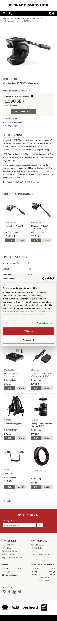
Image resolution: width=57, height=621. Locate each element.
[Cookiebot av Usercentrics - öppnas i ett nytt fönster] (42, 279)
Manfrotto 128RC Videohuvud (27, 21)
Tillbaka (7, 501)
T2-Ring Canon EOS (38, 471)
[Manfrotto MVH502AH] (15, 210)
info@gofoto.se (37, 548)
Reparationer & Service (12, 557)
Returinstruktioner (10, 551)
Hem (4, 18)
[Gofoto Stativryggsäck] (15, 406)
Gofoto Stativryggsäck (13, 424)
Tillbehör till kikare (22, 18)
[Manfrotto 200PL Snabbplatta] (15, 356)
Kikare (10, 18)
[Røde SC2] (15, 456)
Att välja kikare (8, 554)
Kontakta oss (8, 545)
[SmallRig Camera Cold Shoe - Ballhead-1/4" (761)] (42, 406)
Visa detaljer (43, 323)
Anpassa (27, 340)
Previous (3, 221)
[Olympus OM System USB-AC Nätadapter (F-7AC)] (42, 356)
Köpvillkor (6, 548)
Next (53, 221)
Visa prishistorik (11, 106)
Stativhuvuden (8, 21)
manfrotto (10, 79)
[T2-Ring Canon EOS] (42, 456)
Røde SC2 (8, 474)
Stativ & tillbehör (37, 18)
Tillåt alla (28, 331)
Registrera (10, 520)
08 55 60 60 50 (37, 545)
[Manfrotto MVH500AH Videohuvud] (41, 210)
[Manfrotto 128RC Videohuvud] (28, 49)
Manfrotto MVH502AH (14, 226)
